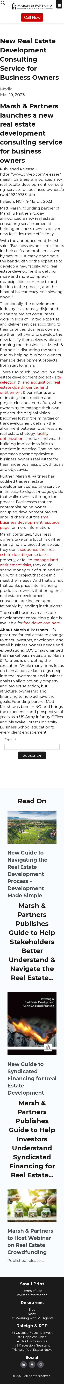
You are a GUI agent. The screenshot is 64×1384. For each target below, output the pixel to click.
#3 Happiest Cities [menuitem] (32, 1337)
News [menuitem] (32, 1314)
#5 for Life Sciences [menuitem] (32, 1341)
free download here (42, 623)
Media (6, 89)
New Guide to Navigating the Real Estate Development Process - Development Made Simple (27, 874)
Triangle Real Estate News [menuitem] (32, 1350)
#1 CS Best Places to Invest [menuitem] (32, 1333)
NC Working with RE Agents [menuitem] (32, 1318)
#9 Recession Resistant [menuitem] (32, 1345)
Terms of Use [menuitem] (32, 1291)
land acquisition (36, 382)
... (43, 1260)
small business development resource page (30, 522)
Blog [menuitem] (32, 1309)
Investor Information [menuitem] (32, 1295)
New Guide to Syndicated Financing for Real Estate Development (32, 1078)
